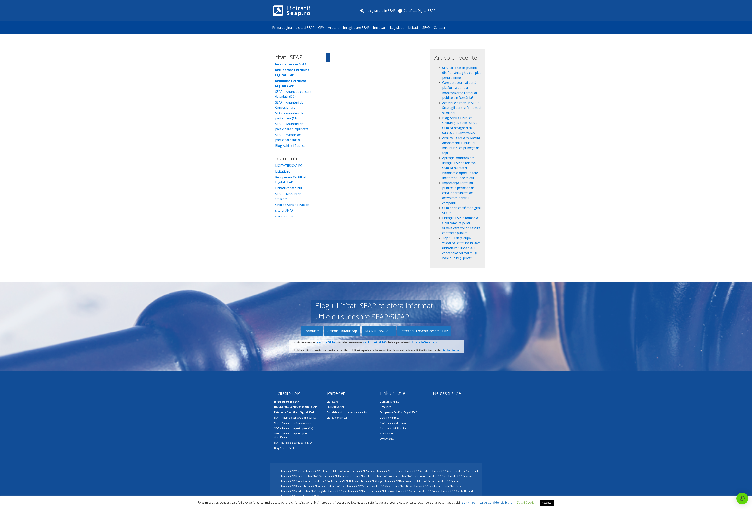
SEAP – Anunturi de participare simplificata (291, 126)
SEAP (426, 27)
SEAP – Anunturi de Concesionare (289, 105)
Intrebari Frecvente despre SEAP (424, 331)
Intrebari (379, 27)
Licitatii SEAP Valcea (358, 486)
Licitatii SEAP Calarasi (448, 481)
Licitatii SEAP (305, 27)
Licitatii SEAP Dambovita (398, 481)
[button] (742, 498)
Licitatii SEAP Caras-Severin (296, 481)
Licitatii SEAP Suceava (363, 471)
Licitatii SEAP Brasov (428, 491)
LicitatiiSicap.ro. (424, 342)
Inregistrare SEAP (356, 27)
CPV (321, 27)
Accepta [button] (546, 502)
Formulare (312, 331)
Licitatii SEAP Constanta (427, 486)
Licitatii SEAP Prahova (382, 491)
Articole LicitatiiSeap (342, 331)
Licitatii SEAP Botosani (347, 481)
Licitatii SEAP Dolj (336, 486)
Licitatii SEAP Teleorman (390, 471)
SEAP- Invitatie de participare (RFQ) (288, 137)
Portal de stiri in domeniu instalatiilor (347, 412)
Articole (333, 27)
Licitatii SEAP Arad (291, 491)
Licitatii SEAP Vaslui (340, 471)
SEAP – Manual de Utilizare (288, 196)
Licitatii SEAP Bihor (452, 486)
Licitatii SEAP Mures (358, 491)
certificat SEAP (374, 342)
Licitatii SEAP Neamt (292, 476)
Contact (439, 27)
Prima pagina (282, 27)
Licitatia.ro (282, 171)
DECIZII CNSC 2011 (379, 331)
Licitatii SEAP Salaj (442, 471)
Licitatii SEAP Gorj (437, 476)
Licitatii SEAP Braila (323, 481)
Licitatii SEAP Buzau (424, 481)
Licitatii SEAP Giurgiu (372, 481)
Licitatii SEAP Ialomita (385, 476)
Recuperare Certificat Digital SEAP (290, 180)
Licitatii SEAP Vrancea (292, 471)
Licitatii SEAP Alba (406, 491)
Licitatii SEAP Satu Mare (417, 471)
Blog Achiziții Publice (290, 145)
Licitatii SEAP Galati (402, 486)
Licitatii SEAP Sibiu (380, 486)
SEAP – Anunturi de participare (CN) (289, 115)
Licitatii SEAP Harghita (314, 491)
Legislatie (397, 27)
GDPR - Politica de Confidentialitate (486, 502)
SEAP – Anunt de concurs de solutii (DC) (293, 94)
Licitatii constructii (288, 188)
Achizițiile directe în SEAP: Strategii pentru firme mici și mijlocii (461, 108)
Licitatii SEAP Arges (314, 486)
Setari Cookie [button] (526, 502)
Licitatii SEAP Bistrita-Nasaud (457, 491)
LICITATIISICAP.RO (289, 165)
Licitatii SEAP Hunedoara (412, 476)
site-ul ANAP (284, 210)
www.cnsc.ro (284, 216)
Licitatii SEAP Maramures (337, 476)
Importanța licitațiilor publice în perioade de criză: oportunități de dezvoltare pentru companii (458, 193)
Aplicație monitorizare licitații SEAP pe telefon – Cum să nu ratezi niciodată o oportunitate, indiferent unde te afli (460, 168)
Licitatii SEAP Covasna (460, 476)
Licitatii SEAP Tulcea (317, 471)
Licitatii (413, 27)
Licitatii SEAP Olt (313, 476)
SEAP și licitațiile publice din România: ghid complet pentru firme (461, 73)
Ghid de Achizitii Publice (292, 205)
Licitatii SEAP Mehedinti (466, 471)
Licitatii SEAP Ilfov (362, 476)
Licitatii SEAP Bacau (291, 486)
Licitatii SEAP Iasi (337, 491)
